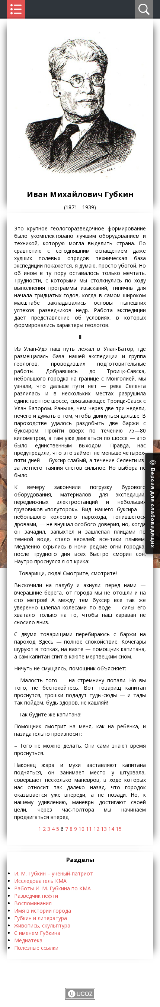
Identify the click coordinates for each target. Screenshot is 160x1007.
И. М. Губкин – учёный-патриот (53, 873)
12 (96, 828)
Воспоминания (33, 903)
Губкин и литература (40, 918)
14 (111, 828)
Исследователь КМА (40, 880)
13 (104, 828)
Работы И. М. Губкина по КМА (52, 888)
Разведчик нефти (36, 895)
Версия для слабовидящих (153, 507)
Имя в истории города (42, 910)
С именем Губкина (37, 932)
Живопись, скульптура (42, 925)
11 (89, 828)
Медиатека (28, 940)
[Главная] (80, 177)
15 (119, 828)
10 (81, 828)
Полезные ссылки (36, 947)
